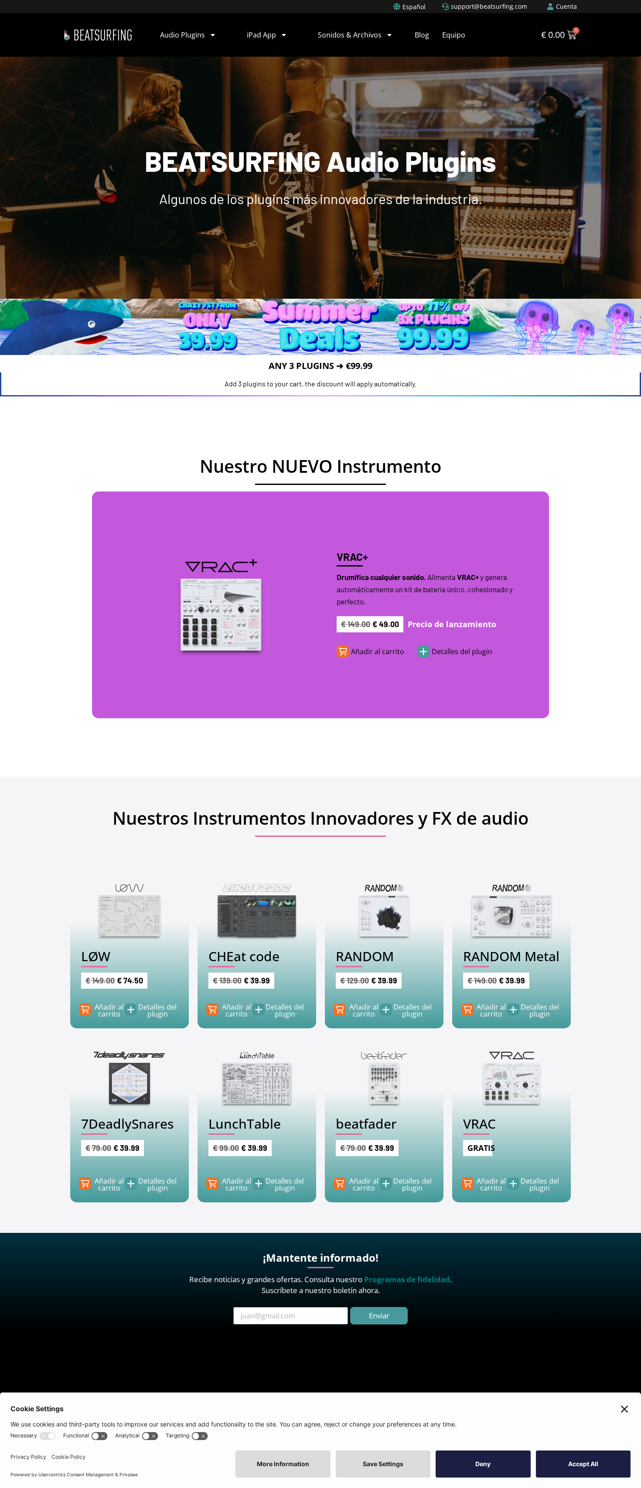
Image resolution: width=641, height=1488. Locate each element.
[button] (377, 651)
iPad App (261, 35)
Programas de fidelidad (407, 1279)
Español (414, 7)
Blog (422, 35)
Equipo (453, 35)
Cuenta (566, 6)
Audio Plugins (182, 35)
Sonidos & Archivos (350, 35)
